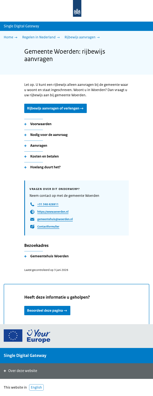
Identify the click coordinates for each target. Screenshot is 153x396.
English (36, 387)
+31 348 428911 (48, 204)
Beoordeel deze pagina (45, 310)
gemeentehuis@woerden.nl (55, 219)
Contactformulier (48, 226)
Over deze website (22, 370)
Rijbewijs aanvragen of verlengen (53, 108)
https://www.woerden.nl (52, 211)
